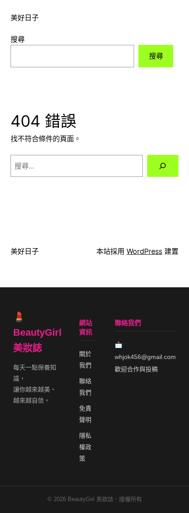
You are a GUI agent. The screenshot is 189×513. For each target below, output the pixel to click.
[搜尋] (162, 166)
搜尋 (18, 39)
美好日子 (25, 17)
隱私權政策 (85, 447)
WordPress (144, 251)
